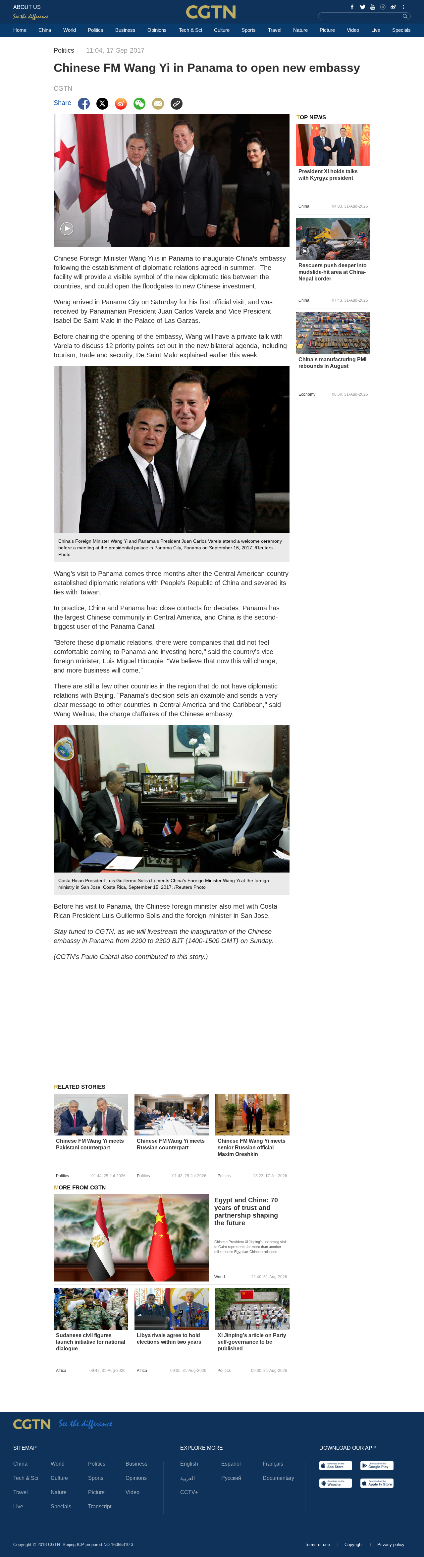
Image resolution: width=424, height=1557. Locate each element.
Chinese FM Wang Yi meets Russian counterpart (171, 1144)
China (44, 30)
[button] (66, 229)
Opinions (157, 30)
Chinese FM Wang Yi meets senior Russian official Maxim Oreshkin (252, 1147)
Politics (95, 30)
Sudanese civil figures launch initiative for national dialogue (90, 1341)
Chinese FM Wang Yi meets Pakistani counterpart (90, 1144)
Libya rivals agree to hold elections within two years (169, 1338)
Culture (222, 30)
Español (231, 1464)
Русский (231, 1478)
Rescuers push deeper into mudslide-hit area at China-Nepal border (332, 272)
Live (375, 30)
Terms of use (318, 1544)
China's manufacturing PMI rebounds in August (332, 363)
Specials (401, 30)
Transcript (99, 1506)
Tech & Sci (190, 30)
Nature (300, 30)
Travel (274, 30)
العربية (187, 1478)
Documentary (278, 1478)
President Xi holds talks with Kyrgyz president (328, 175)
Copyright (354, 1544)
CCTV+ (189, 1492)
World (69, 30)
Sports (248, 30)
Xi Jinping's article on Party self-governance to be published (252, 1341)
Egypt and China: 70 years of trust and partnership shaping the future (246, 1211)
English (189, 1464)
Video (353, 30)
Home (19, 30)
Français (273, 1464)
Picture (327, 30)
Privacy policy (390, 1544)
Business (125, 30)
